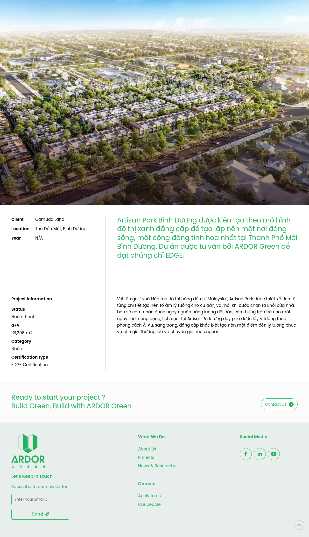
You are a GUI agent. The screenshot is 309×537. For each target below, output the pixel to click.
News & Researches (158, 466)
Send (38, 514)
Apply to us (149, 496)
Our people (149, 505)
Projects (146, 458)
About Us (147, 449)
